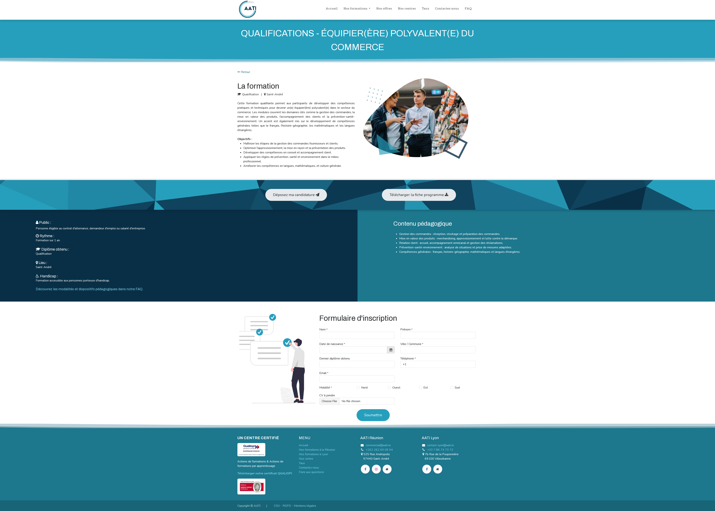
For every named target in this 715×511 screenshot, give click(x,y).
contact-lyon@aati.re (440, 445)
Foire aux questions (311, 472)
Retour (245, 72)
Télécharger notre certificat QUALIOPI (264, 473)
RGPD (287, 506)
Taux (302, 463)
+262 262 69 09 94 (379, 450)
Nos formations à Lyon (313, 454)
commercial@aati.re (378, 445)
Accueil (303, 445)
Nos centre (306, 459)
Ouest (396, 388)
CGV (277, 506)
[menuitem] (332, 9)
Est (425, 388)
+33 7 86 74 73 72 (440, 450)
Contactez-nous (309, 468)
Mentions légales (305, 506)
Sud (457, 388)
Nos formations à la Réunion (317, 450)
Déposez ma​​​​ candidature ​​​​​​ (294, 194)
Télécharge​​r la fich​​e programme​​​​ (417, 194)
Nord (364, 388)
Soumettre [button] (373, 415)
